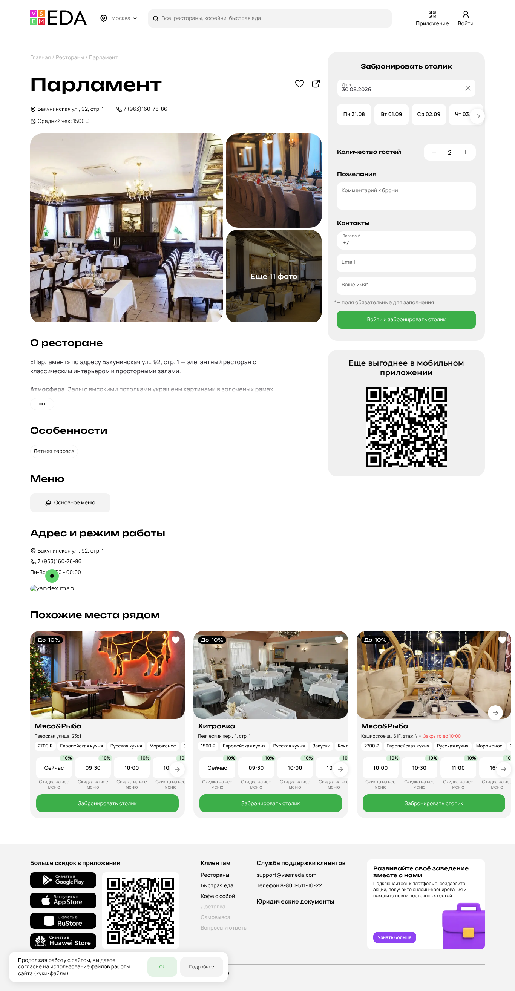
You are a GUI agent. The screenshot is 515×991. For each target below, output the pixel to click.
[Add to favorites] (175, 640)
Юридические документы (295, 901)
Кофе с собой (218, 896)
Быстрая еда (217, 885)
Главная (40, 57)
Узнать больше (395, 937)
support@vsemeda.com (286, 875)
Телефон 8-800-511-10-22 (289, 885)
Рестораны (70, 57)
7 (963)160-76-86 (145, 109)
